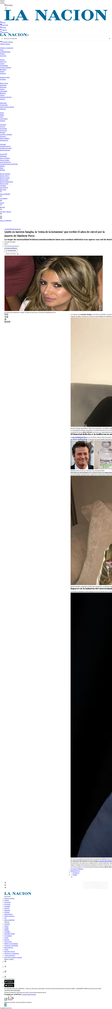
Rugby (2, 115)
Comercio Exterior (5, 67)
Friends (75, 875)
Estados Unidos (5, 77)
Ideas (1, 168)
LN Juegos (3, 125)
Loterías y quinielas (6, 134)
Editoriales (3, 103)
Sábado (2, 166)
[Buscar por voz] (109, 38)
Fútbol (2, 113)
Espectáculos (16, 229)
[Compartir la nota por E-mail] (9, 322)
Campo (2, 64)
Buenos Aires (4, 83)
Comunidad (3, 91)
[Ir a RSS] (5, 977)
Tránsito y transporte (6, 48)
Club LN (4, 30)
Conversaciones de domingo (9, 164)
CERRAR (2, 1)
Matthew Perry (75, 871)
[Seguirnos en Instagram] (5, 972)
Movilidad (3, 69)
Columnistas (4, 105)
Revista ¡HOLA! (4, 176)
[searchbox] (55, 39)
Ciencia (2, 95)
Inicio (3, 22)
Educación (3, 87)
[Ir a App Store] (9, 987)
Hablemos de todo (5, 97)
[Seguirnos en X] (5, 967)
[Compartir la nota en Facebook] (5, 322)
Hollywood (76, 873)
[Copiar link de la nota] (5, 319)
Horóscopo (3, 130)
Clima (1, 50)
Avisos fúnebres (5, 158)
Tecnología (3, 128)
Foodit (4, 27)
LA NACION (8, 229)
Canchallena (4, 119)
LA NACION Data (5, 52)
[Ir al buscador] (6, 8)
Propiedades (4, 66)
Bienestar (3, 93)
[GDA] (9, 1000)
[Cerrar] (28, 35)
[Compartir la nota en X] (7, 322)
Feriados (2, 132)
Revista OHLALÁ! (5, 174)
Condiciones (25, 994)
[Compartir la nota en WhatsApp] (7, 317)
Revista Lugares (5, 178)
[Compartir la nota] (5, 317)
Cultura (2, 89)
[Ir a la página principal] (56, 20)
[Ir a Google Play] (9, 983)
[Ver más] (72, 877)
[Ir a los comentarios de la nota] (7, 314)
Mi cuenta (5, 32)
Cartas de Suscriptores (7, 107)
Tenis (1, 117)
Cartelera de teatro (6, 148)
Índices (2, 71)
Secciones (5, 25)
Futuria (2, 60)
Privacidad (32, 994)
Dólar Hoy (3, 62)
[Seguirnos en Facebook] (5, 962)
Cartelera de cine (5, 146)
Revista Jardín (4, 184)
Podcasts (3, 136)
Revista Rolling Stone (6, 182)
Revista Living (4, 180)
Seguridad (3, 85)
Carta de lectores (5, 162)
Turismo (2, 127)
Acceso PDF (3, 154)
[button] (56, 127)
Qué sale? (3, 144)
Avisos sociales (4, 160)
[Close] (5, 883)
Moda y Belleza (4, 138)
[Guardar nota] (5, 314)
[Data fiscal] (5, 1006)
